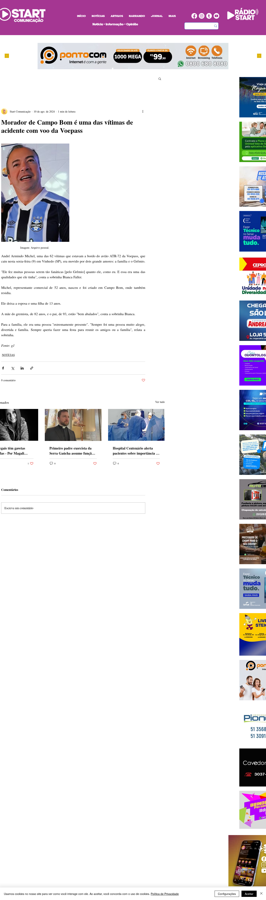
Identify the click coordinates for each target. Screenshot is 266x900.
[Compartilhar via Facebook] (3, 368)
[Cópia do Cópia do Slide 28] (120, 68)
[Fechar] (261, 894)
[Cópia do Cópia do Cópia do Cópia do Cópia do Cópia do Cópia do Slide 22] (131, 68)
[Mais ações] (143, 111)
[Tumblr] (209, 16)
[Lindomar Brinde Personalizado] (116, 68)
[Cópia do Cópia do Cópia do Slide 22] (127, 68)
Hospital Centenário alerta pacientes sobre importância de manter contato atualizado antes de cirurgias (136, 451)
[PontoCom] (112, 68)
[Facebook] (194, 16)
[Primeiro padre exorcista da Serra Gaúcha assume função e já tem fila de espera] (73, 425)
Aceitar (249, 894)
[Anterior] (7, 56)
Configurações (227, 894)
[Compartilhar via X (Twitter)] (12, 368)
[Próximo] (259, 56)
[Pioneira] (109, 68)
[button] (160, 78)
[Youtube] (216, 16)
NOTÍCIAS (8, 355)
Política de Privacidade (165, 894)
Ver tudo (160, 402)
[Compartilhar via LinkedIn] (22, 368)
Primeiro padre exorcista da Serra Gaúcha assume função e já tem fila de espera (72, 451)
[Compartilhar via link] (31, 368)
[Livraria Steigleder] (105, 68)
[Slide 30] (123, 68)
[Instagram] (201, 16)
